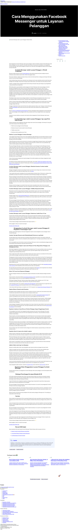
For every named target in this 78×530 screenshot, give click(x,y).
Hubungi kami (2, 3)
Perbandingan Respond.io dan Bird (8, 505)
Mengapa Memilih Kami (21, 1)
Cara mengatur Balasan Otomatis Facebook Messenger (20, 433)
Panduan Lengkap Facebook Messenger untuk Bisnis (20, 431)
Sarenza (60, 54)
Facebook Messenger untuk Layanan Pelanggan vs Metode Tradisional (64, 41)
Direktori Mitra (5, 493)
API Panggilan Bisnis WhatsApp (8, 511)
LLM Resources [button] (4, 488)
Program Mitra (5, 492)
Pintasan (38, 267)
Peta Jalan (4, 491)
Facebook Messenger (25, 73)
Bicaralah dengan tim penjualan (35, 479)
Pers (3, 496)
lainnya (32, 171)
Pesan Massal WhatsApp (7, 513)
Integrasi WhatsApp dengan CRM (8, 514)
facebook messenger (20, 449)
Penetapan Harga (14, 1)
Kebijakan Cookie (6, 518)
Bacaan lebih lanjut (62, 55)
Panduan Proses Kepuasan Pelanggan (44, 287)
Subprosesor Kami (6, 520)
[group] (39, 488)
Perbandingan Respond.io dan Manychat (9, 506)
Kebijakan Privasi (5, 517)
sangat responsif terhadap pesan (24, 195)
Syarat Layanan (5, 519)
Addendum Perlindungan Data (8, 521)
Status (4, 498)
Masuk (6, 3)
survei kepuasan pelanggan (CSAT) (29, 276)
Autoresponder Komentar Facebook (42, 294)
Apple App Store (42, 364)
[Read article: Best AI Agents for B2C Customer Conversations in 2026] (9, 457)
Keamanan (4, 522)
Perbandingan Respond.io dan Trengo (9, 504)
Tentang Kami (5, 490)
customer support (12, 449)
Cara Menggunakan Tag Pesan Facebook (18, 435)
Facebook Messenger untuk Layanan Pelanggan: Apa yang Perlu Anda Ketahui (64, 44)
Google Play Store (30, 364)
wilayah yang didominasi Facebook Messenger (20, 110)
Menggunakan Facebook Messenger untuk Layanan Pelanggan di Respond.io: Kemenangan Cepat (63, 48)
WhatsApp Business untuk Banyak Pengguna (10, 512)
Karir (3, 495)
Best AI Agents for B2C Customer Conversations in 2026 (16, 460)
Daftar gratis (17, 225)
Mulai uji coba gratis (44, 479)
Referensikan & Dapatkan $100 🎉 (8, 494)
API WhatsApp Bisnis (6, 510)
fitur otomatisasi (15, 107)
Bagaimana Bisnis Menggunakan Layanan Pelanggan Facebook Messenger (64, 51)
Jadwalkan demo (12, 225)
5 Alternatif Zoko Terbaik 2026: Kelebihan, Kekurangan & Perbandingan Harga (60, 460)
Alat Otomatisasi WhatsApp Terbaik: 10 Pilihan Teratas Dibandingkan (39, 460)
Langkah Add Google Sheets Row (30, 283)
